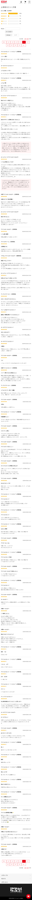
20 (15, 45)
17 (27, 42)
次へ (24, 45)
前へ (4, 42)
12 (8, 42)
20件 (28, 38)
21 (19, 45)
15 (20, 42)
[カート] (25, 2)
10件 (25, 38)
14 (16, 42)
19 (11, 45)
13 (12, 42)
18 (7, 45)
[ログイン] (21, 2)
